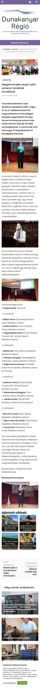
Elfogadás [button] (22, 683)
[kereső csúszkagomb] (37, 2)
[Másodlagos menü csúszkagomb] (2, 2)
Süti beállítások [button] (9, 683)
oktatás (7, 80)
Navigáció (21, 43)
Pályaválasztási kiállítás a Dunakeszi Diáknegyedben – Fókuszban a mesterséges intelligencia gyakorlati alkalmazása (20, 608)
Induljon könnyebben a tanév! (16, 638)
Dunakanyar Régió (20, 22)
